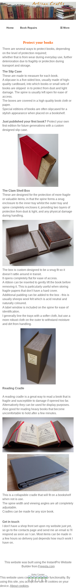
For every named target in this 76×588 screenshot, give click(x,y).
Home (10, 27)
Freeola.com (46, 566)
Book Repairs (28, 27)
